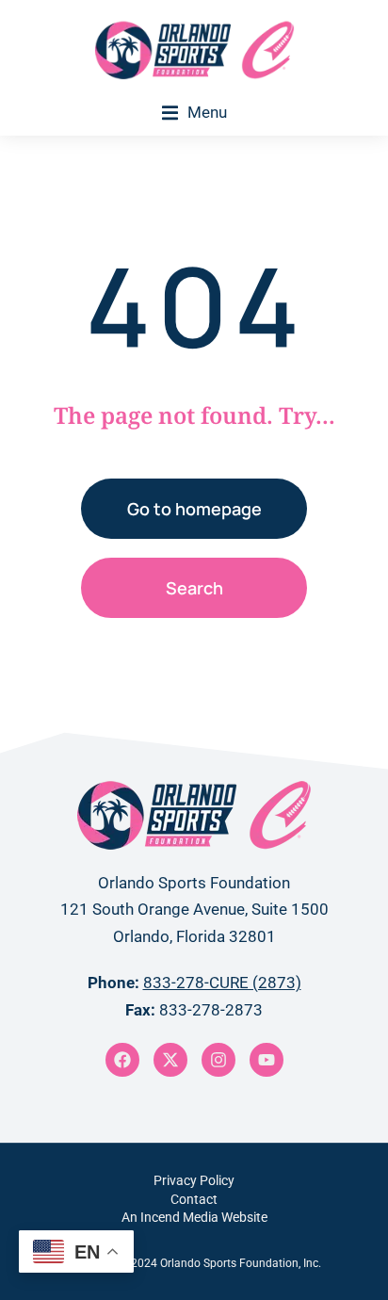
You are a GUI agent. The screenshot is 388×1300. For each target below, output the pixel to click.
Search (194, 588)
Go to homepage (194, 508)
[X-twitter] (170, 1060)
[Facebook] (122, 1060)
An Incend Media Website (194, 1217)
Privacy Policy (194, 1180)
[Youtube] (266, 1060)
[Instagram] (218, 1060)
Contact (194, 1199)
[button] (194, 112)
